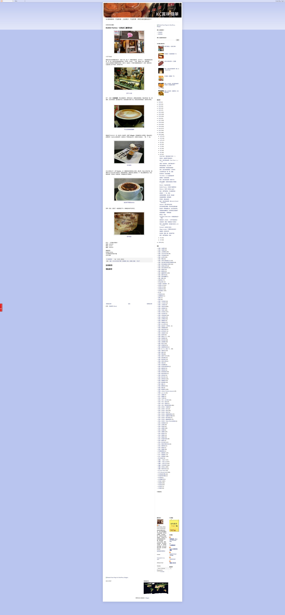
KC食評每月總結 (162, 475)
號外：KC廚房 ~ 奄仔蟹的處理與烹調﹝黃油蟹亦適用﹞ (171, 84)
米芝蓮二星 (161, 287)
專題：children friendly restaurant (166, 391)
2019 (160, 116)
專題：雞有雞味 (162, 382)
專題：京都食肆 (162, 333)
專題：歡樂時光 (162, 389)
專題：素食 (161, 352)
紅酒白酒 (160, 294)
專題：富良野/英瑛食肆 (163, 366)
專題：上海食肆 (162, 304)
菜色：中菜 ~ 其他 (162, 401)
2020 (160, 114)
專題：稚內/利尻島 (162, 373)
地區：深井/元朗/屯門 (163, 267)
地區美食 (160, 280)
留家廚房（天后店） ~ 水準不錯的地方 (168, 219)
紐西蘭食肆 (161, 295)
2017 (160, 120)
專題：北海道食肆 (162, 315)
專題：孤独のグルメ (163, 336)
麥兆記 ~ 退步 (163, 214)
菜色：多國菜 (130, 261)
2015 (160, 124)
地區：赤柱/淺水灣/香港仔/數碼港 (166, 262)
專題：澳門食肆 (162, 378)
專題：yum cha (161, 392)
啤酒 (159, 299)
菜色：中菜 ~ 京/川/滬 (163, 400)
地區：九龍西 (161, 248)
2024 (160, 106)
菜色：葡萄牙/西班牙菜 (163, 444)
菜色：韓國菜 (161, 449)
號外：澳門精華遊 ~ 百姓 (165, 235)
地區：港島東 (161, 269)
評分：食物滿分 (162, 454)
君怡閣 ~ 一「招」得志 (165, 193)
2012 (160, 130)
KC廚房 (160, 486)
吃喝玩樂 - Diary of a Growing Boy (173, 540)
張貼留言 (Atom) (113, 306)
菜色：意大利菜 (162, 442)
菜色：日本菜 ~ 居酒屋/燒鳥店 (165, 414)
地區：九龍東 (161, 250)
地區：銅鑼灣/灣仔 (162, 273)
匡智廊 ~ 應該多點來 (164, 199)
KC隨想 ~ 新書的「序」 (169, 76)
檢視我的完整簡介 (161, 551)
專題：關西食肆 (162, 385)
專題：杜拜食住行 (162, 331)
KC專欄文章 (161, 479)
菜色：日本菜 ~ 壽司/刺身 (164, 417)
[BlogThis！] (119, 259)
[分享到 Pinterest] (123, 259)
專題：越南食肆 (162, 368)
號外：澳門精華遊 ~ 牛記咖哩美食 (167, 191)
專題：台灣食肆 (162, 318)
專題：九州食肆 (162, 301)
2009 (160, 242)
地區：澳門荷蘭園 (162, 276)
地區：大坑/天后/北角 (114, 261)
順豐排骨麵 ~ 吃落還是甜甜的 (166, 167)
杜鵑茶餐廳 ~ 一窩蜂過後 (165, 212)
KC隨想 (160, 488)
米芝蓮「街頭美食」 (163, 283)
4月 (161, 152)
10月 (161, 140)
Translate (162, 571)
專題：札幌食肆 (162, 322)
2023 (160, 108)
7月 (161, 146)
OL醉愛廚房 (172, 545)
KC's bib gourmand (162, 472)
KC (159, 525)
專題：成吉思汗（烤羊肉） (164, 326)
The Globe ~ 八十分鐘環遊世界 (167, 175)
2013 (160, 128)
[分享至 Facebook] (122, 259)
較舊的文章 (149, 303)
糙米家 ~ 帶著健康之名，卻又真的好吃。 (169, 208)
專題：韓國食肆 (162, 380)
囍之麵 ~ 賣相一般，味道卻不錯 (167, 233)
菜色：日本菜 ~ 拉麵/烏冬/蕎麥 (165, 415)
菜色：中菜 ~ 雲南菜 (163, 403)
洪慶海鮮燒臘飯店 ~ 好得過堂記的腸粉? (169, 210)
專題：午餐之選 (162, 306)
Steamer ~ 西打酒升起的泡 (166, 204)
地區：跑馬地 (161, 271)
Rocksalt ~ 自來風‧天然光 (165, 227)
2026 (160, 102)
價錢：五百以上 (162, 467)
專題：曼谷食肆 (162, 359)
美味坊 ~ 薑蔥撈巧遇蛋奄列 (166, 158)
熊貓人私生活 (173, 562)
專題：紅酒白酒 (162, 345)
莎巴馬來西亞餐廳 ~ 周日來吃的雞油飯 (168, 206)
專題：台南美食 (162, 317)
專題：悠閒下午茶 (162, 355)
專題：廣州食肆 (162, 375)
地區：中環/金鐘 (162, 255)
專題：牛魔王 (161, 310)
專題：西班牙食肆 (162, 329)
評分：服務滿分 (162, 452)
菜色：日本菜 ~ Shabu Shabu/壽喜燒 (167, 421)
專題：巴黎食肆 (162, 308)
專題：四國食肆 (162, 320)
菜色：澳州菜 (161, 447)
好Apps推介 (161, 281)
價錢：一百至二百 (162, 461)
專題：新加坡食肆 (162, 371)
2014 (160, 126)
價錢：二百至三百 (162, 463)
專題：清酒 (161, 362)
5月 (161, 150)
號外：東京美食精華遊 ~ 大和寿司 (167, 169)
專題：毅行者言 (162, 377)
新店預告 (160, 34)
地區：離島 (161, 278)
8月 (161, 144)
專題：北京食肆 (162, 313)
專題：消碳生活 (162, 350)
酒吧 (159, 297)
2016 (160, 122)
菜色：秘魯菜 (161, 440)
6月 (161, 148)
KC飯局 (160, 482)
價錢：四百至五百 (162, 468)
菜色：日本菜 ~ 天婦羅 (163, 407)
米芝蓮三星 (161, 288)
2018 (160, 118)
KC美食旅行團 (161, 474)
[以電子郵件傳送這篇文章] (117, 259)
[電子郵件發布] (115, 259)
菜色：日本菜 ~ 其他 (163, 410)
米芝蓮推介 (161, 290)
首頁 (129, 303)
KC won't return (162, 470)
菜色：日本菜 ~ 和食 (163, 412)
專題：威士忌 (161, 343)
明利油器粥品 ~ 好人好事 (165, 165)
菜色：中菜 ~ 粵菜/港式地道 (164, 405)
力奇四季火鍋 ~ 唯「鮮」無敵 (166, 171)
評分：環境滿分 (162, 456)
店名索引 (160, 32)
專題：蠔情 (161, 387)
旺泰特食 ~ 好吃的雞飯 (165, 173)
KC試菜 (160, 484)
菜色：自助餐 (161, 430)
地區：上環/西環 (162, 251)
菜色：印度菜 (161, 426)
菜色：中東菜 (161, 398)
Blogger (147, 598)
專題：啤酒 (161, 354)
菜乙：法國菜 (161, 394)
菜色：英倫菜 (161, 437)
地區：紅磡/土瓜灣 (162, 266)
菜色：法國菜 (161, 431)
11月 (161, 138)
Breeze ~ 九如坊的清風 (165, 185)
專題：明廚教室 (162, 338)
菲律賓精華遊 (161, 451)
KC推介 (160, 481)
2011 (160, 132)
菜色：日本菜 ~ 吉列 (163, 408)
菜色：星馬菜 (161, 433)
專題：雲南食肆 (162, 370)
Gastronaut (172, 559)
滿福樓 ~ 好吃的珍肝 (164, 231)
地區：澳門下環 (162, 274)
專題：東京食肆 (162, 340)
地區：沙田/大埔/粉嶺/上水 (164, 260)
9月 (161, 142)
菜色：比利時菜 (162, 423)
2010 (160, 134)
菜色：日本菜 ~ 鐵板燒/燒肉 (164, 419)
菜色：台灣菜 (161, 424)
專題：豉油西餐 (162, 364)
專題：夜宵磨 (161, 334)
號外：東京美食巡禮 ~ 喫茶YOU (167, 179)
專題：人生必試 (162, 303)
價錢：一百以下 (136, 261)
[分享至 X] (120, 259)
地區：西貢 (161, 258)
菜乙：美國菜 (161, 396)
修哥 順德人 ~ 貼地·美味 (170, 46)
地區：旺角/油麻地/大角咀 (164, 264)
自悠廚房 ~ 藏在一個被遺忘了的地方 (168, 221)
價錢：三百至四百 (162, 465)
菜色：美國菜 (161, 435)
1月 (161, 239)
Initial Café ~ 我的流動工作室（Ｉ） (168, 156)
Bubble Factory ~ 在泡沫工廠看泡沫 (168, 187)
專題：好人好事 (162, 324)
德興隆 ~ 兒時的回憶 (164, 177)
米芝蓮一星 (161, 285)
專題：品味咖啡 (122, 261)
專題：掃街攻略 (162, 357)
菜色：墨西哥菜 (162, 445)
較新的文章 (108, 303)
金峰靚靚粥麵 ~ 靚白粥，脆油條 (167, 195)
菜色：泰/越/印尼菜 (162, 438)
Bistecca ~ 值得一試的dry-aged (167, 189)
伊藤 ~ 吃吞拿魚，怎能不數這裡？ (167, 163)
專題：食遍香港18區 (163, 347)
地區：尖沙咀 (161, 257)
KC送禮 (160, 477)
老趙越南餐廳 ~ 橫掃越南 (165, 197)
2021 (160, 112)
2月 (161, 237)
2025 (160, 104)
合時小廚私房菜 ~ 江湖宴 (170, 61)
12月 (161, 136)
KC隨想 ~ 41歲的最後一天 (170, 53)
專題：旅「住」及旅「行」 (164, 348)
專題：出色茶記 (162, 311)
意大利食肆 (161, 458)
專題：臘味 (161, 384)
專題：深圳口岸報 (162, 361)
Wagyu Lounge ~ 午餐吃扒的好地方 (168, 229)
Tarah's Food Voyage (173, 554)
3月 (161, 154)
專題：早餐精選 (162, 327)
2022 (160, 110)
